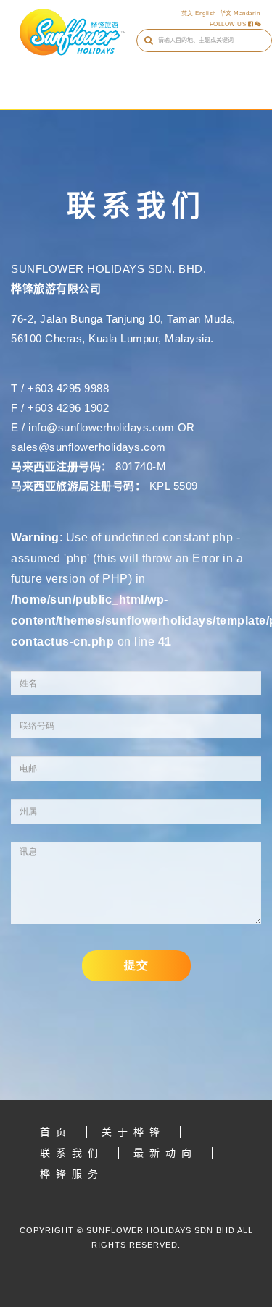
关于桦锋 (133, 1132)
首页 (56, 1132)
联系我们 (72, 1153)
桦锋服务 (72, 1174)
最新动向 (165, 1153)
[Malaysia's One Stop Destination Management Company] (72, 32)
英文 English (198, 13)
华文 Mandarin (240, 13)
